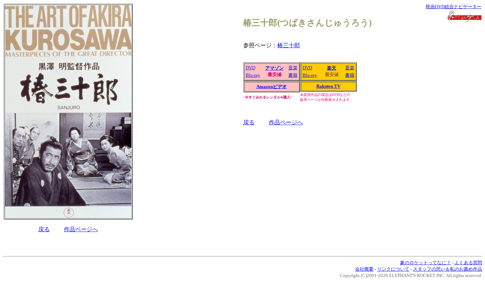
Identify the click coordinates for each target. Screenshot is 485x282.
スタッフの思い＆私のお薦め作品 (447, 269)
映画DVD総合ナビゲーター (453, 6)
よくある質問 (468, 262)
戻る (44, 229)
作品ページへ (81, 229)
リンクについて (393, 269)
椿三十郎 (288, 45)
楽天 (331, 68)
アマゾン (274, 68)
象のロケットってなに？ (425, 262)
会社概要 (364, 269)
